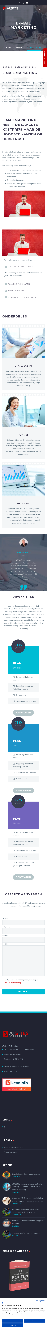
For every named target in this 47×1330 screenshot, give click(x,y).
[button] (38, 8)
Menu (43, 8)
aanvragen (23, 712)
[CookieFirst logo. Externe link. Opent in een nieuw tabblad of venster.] (2, 1303)
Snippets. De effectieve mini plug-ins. (26, 1233)
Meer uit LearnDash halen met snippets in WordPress (28, 1222)
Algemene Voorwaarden (13, 1147)
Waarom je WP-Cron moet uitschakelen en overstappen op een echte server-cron (28, 1199)
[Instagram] (23, 3)
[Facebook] (20, 3)
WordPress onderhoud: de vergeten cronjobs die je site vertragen (25, 1210)
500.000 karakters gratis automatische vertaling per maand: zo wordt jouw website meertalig (27, 1187)
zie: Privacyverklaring (13, 982)
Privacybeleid (40, 1301)
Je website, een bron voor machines (26, 1174)
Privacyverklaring (10, 1152)
